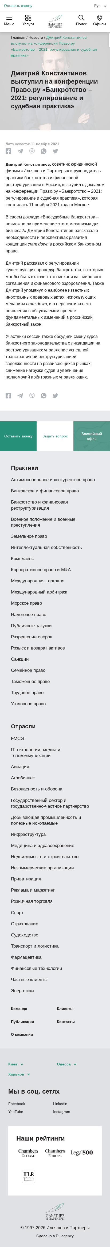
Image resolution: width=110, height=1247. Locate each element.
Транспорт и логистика (34, 946)
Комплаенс (22, 558)
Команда (19, 1009)
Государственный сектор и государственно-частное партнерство (50, 803)
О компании (22, 1034)
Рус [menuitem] (97, 5)
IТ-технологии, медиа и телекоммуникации (35, 752)
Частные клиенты (29, 979)
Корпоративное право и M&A (41, 569)
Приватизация (26, 879)
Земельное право (29, 536)
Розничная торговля (32, 901)
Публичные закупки (31, 625)
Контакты (66, 1022)
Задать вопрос (55, 436)
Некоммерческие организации (42, 867)
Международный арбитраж (39, 592)
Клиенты (65, 1009)
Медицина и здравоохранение (42, 845)
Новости (36, 37)
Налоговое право (28, 614)
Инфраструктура (28, 834)
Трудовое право (27, 692)
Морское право (26, 603)
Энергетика (22, 990)
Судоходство (24, 935)
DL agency (65, 1236)
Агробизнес (23, 777)
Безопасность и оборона (36, 789)
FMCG (17, 738)
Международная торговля (37, 580)
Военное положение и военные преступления (43, 522)
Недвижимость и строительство (44, 856)
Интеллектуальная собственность (46, 547)
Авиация (20, 766)
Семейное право (28, 670)
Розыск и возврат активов (38, 648)
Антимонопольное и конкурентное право (53, 479)
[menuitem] (98, 5)
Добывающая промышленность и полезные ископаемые (46, 820)
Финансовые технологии (36, 968)
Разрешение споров (31, 636)
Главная (18, 37)
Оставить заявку (18, 5)
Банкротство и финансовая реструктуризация (39, 505)
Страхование (24, 923)
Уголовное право (28, 703)
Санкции (20, 659)
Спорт (17, 912)
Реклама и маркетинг (33, 890)
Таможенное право (30, 681)
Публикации (22, 1022)
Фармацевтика (26, 957)
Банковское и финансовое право (45, 490)
